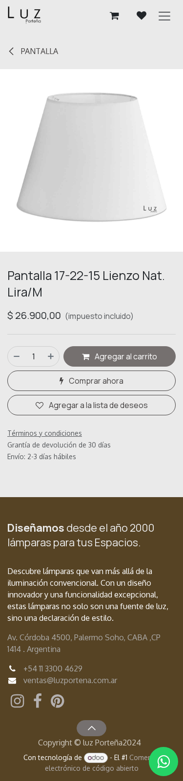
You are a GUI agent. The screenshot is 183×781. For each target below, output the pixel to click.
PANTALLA (38, 51)
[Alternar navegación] (164, 15)
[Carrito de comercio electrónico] (114, 15)
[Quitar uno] (16, 356)
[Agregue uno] (51, 356)
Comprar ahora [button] (95, 380)
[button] (91, 728)
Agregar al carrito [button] (125, 356)
